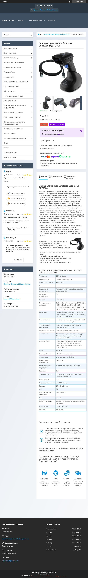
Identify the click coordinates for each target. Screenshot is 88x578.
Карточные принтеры (11, 86)
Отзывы (6, 148)
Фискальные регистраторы (13, 96)
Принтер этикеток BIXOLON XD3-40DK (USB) (18, 229)
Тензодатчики (9, 77)
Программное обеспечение (13, 129)
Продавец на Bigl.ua (44, 574)
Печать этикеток (10, 133)
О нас (6, 143)
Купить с (53, 124)
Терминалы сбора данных (13, 67)
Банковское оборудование (13, 112)
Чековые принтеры (10, 53)
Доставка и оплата (10, 153)
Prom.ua (53, 572)
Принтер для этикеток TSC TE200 (18, 187)
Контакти (51, 20)
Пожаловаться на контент (39, 576)
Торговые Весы (9, 72)
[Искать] (30, 34)
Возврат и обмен (10, 157)
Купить (44, 124)
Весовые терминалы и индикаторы (16, 82)
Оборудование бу (10, 91)
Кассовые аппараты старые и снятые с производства (14, 123)
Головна (20, 20)
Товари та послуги (35, 20)
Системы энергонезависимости (15, 138)
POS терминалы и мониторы (14, 62)
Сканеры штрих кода (11, 58)
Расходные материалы (12, 117)
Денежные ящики (10, 101)
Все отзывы (18, 260)
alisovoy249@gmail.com (12, 299)
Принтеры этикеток (10, 48)
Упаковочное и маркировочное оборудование (15, 107)
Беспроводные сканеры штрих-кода (56, 34)
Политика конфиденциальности (57, 576)
